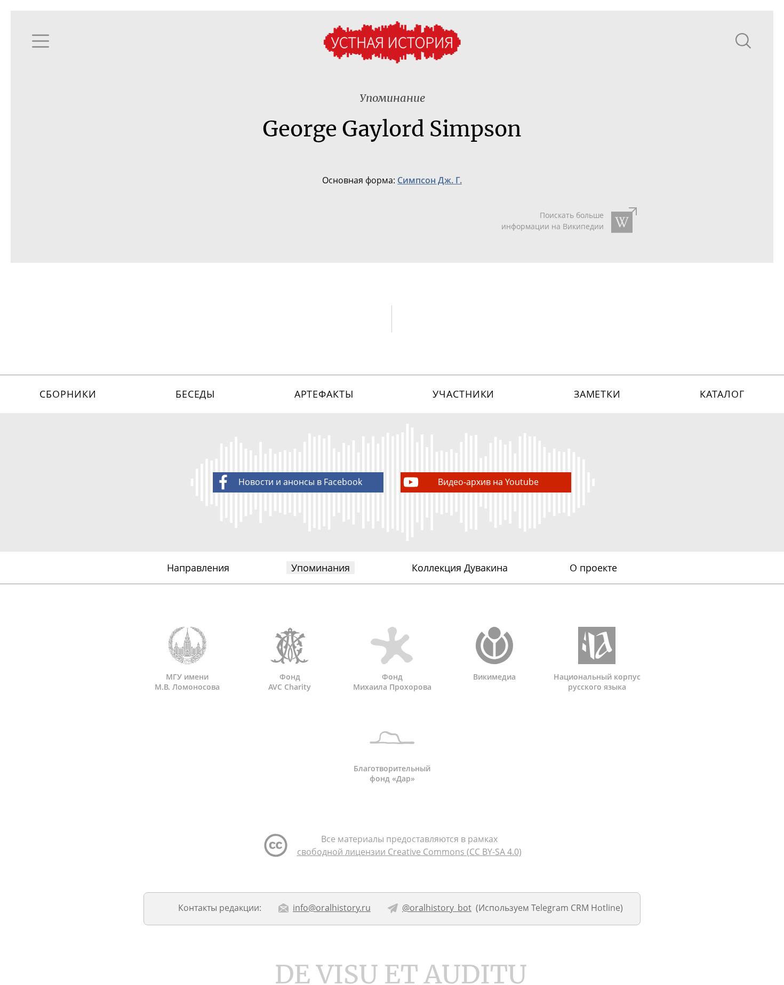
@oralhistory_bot (436, 908)
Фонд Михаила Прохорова (392, 682)
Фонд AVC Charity (289, 682)
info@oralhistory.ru (332, 908)
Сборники (67, 393)
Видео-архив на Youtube (488, 482)
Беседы (195, 393)
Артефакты (324, 393)
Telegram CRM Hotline (575, 908)
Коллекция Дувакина (460, 567)
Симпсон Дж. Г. (429, 180)
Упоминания (320, 567)
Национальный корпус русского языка (597, 682)
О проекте (593, 567)
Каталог (722, 393)
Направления (198, 567)
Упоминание (392, 97)
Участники (463, 393)
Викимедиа (494, 677)
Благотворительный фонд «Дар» (392, 773)
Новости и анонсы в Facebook (300, 482)
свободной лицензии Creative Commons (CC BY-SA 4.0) (409, 852)
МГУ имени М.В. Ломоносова (187, 682)
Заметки (597, 393)
